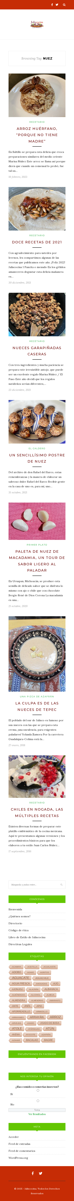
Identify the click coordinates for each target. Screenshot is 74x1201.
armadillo (41, 1012)
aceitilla (32, 967)
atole (17, 1028)
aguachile (42, 978)
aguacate (20, 978)
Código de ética (18, 930)
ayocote (30, 1035)
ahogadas (41, 984)
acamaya (16, 967)
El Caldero (37, 448)
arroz (55, 1017)
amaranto (55, 1000)
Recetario (37, 122)
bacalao (32, 1040)
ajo (55, 983)
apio (39, 1006)
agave (30, 972)
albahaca (51, 989)
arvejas (16, 1023)
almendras (37, 1000)
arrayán (37, 1017)
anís (27, 1006)
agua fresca (21, 983)
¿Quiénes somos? (20, 916)
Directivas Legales (20, 944)
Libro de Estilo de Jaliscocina (27, 937)
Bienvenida (15, 909)
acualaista (50, 967)
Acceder (14, 1137)
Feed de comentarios (22, 1151)
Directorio (15, 923)
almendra (18, 1000)
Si (11, 1094)
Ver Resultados (37, 1114)
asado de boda (49, 1023)
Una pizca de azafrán (37, 696)
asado (30, 1023)
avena (16, 1034)
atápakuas (34, 1029)
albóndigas (18, 995)
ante (15, 1006)
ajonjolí (17, 989)
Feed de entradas (19, 1144)
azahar (16, 1040)
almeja (50, 995)
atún (50, 1028)
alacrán (33, 989)
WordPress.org (18, 1158)
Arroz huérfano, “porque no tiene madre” (37, 135)
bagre (48, 1040)
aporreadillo (21, 1011)
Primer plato (37, 544)
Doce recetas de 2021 (37, 242)
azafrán (46, 1035)
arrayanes (18, 1017)
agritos (44, 972)
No (12, 1104)
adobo (16, 972)
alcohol (35, 995)
